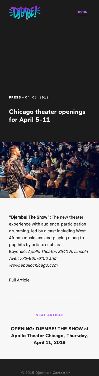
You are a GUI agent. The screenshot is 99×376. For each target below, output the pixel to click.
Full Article (19, 280)
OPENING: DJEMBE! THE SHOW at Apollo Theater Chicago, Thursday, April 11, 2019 (49, 336)
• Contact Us (60, 373)
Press (15, 97)
